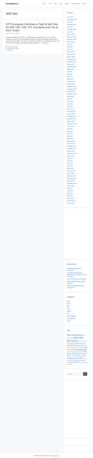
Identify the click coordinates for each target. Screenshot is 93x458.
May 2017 (70, 74)
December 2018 (71, 37)
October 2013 (71, 180)
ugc (68, 364)
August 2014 (70, 156)
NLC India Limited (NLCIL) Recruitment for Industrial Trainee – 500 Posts (76, 274)
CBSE (68, 303)
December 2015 (71, 116)
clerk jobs (85, 340)
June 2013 (70, 190)
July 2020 (70, 27)
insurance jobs (81, 349)
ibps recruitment (72, 347)
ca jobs (80, 340)
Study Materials (76, 3)
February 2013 (71, 200)
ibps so (82, 347)
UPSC (68, 321)
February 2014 (71, 171)
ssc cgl (71, 358)
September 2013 (72, 183)
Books (84, 3)
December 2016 (71, 86)
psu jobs (81, 353)
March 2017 (70, 79)
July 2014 (69, 158)
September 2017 (72, 66)
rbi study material (73, 355)
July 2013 (69, 188)
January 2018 (71, 56)
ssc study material (72, 362)
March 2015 (70, 138)
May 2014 (70, 163)
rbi (84, 353)
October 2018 (71, 41)
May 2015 (70, 133)
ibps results (78, 347)
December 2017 (71, 59)
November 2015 (71, 118)
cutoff (77, 343)
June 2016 (70, 101)
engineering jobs (72, 345)
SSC (50, 3)
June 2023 (70, 17)
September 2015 (72, 123)
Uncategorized (71, 318)
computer (9, 48)
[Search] (85, 374)
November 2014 (71, 148)
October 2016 (71, 91)
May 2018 (70, 46)
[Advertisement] (72, 233)
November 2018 (71, 39)
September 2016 (72, 94)
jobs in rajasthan (74, 351)
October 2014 (71, 151)
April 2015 (70, 136)
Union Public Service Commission (76, 279)
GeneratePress (55, 455)
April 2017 (70, 76)
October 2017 (71, 64)
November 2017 (71, 61)
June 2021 (70, 22)
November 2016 (71, 89)
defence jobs (82, 343)
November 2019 (71, 29)
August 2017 (70, 69)
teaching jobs (81, 362)
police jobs (75, 353)
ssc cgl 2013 (79, 358)
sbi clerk (81, 355)
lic (79, 351)
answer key (79, 335)
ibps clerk (80, 345)
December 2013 (71, 176)
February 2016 (71, 111)
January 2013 (71, 203)
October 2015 (71, 121)
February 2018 (71, 54)
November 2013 (71, 178)
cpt (13, 48)
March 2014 (70, 168)
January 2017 (71, 84)
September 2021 (72, 19)
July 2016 (69, 99)
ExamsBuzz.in (12, 4)
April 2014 (70, 166)
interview (69, 351)
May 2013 (70, 193)
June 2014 (70, 161)
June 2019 (70, 32)
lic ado (81, 351)
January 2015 (71, 143)
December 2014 (71, 146)
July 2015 (69, 128)
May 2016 (70, 104)
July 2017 (69, 71)
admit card (70, 335)
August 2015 (70, 126)
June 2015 (70, 131)
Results (67, 3)
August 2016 (70, 96)
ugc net (71, 364)
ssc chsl (71, 360)
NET (71, 353)
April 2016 (70, 106)
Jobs (61, 3)
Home (44, 3)
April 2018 (70, 49)
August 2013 (70, 185)
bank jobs (78, 337)
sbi (79, 355)
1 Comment (10, 50)
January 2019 (71, 34)
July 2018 (69, 44)
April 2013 (70, 195)
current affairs (71, 343)
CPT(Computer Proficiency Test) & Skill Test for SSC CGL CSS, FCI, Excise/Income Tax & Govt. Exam (32, 27)
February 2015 (71, 141)
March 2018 (70, 51)
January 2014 (71, 173)
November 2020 (71, 24)
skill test (17, 48)
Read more (45, 43)
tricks (85, 362)
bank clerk (71, 337)
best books (72, 340)
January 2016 (71, 113)
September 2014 (72, 153)
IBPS (55, 3)
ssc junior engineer (80, 360)
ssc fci (74, 360)
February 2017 (71, 81)
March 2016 (70, 108)
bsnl (78, 340)
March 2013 (70, 198)
